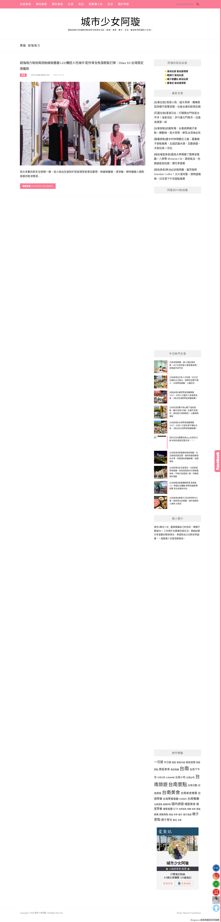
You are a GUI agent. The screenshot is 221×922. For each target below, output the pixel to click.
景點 (198, 809)
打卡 (175, 809)
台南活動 (192, 785)
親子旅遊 (187, 814)
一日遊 (158, 762)
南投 (174, 762)
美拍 (171, 814)
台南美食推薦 (189, 793)
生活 (110, 4)
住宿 (70, 4)
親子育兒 (166, 819)
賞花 (175, 820)
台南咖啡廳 (170, 777)
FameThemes (196, 913)
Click (218, 461)
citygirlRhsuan (40, 75)
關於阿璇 (123, 4)
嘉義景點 (167, 804)
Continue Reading (42, 186)
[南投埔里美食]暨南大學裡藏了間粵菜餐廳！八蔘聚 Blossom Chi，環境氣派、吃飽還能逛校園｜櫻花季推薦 (177, 159)
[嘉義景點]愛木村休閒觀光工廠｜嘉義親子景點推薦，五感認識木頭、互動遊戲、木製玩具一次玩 (177, 143)
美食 (176, 814)
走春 (180, 820)
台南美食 (171, 792)
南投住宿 (181, 762)
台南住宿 (161, 777)
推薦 (189, 809)
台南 (184, 768)
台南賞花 (183, 799)
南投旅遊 (190, 762)
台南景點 (177, 784)
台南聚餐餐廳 (170, 798)
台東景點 (158, 804)
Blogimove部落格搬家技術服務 (205, 920)
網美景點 (163, 814)
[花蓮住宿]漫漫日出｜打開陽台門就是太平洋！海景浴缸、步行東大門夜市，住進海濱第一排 (177, 117)
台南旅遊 (25, 4)
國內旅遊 (41, 4)
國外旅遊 (57, 4)
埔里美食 (189, 804)
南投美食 (164, 769)
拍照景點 (183, 809)
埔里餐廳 (168, 809)
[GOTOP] (216, 908)
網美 (156, 814)
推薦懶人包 (96, 4)
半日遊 (167, 762)
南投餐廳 (175, 769)
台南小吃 (180, 777)
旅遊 (194, 809)
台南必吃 (190, 777)
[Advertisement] (177, 296)
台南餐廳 (193, 798)
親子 (180, 814)
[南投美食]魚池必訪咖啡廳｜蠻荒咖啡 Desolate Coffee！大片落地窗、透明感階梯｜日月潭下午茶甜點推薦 (177, 174)
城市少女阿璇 (110, 22)
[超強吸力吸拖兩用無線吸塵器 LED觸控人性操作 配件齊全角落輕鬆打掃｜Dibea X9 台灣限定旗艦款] (82, 123)
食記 (81, 4)
